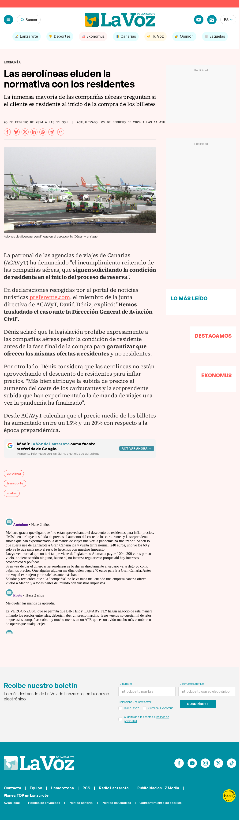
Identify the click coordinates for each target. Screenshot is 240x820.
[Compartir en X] (25, 131)
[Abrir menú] (8, 19)
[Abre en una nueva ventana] (229, 796)
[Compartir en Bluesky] (16, 131)
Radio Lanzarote (114, 788)
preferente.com (50, 297)
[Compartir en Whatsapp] (42, 131)
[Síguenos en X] (218, 763)
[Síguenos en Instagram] (205, 763)
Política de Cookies (116, 803)
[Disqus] (80, 574)
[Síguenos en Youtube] (192, 763)
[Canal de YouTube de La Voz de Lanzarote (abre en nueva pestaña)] (198, 19)
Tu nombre (125, 683)
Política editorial (81, 803)
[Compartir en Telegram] (51, 131)
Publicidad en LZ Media (158, 788)
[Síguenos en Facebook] (179, 763)
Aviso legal (12, 803)
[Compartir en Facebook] (7, 131)
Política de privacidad (44, 803)
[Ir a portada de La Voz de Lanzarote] (39, 763)
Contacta (12, 788)
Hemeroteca (62, 788)
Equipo (36, 788)
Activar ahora (134, 448)
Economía (12, 62)
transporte (15, 483)
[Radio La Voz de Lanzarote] (212, 19)
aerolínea (14, 473)
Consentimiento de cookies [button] (160, 803)
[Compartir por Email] (60, 131)
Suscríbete (198, 704)
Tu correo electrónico (191, 683)
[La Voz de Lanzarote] (120, 20)
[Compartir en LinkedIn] (34, 131)
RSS (86, 788)
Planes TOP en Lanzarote (26, 795)
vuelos (12, 493)
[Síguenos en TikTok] (231, 763)
